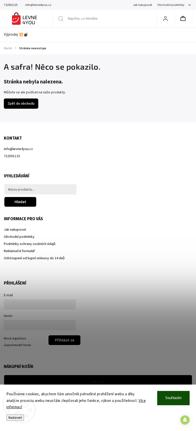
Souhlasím (173, 398)
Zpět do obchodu (21, 103)
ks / (98, 381)
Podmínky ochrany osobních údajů (29, 244)
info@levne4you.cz (18, 149)
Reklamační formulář (19, 251)
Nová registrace (15, 338)
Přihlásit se (64, 340)
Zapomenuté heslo (17, 345)
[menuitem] (18, 35)
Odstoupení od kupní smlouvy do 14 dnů (34, 258)
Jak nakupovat (142, 5)
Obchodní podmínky (170, 5)
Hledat (20, 202)
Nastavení (15, 417)
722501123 (12, 156)
